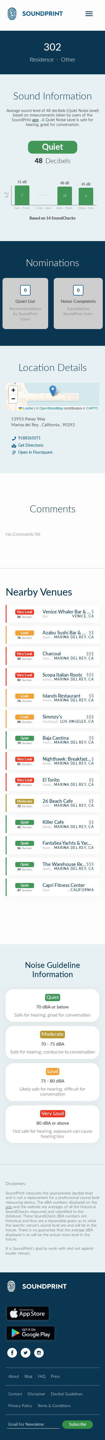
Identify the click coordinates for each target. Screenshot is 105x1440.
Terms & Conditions (54, 1406)
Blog (28, 1376)
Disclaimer (36, 1394)
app (35, 120)
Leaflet (27, 408)
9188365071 (29, 438)
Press (55, 1376)
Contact (15, 1394)
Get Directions (30, 446)
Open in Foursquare (35, 452)
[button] (52, 391)
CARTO (92, 408)
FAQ (41, 1376)
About (13, 1376)
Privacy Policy (20, 1406)
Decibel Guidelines (67, 1394)
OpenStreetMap (51, 408)
